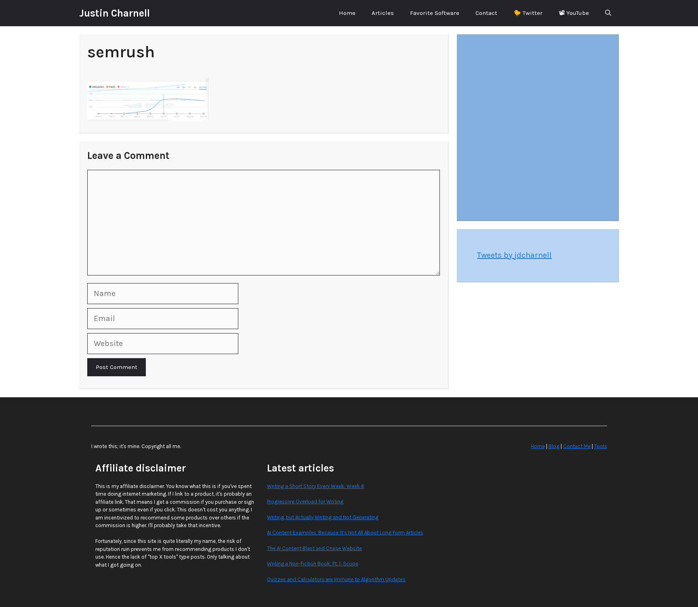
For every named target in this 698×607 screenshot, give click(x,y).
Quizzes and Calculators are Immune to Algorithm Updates (336, 579)
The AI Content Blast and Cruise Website (314, 548)
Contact (486, 13)
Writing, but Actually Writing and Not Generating (322, 517)
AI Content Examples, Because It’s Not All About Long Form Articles (345, 533)
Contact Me (577, 446)
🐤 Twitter (527, 13)
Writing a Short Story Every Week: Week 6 (315, 486)
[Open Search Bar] (608, 13)
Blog (554, 446)
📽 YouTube (574, 13)
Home (347, 13)
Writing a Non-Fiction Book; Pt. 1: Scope (312, 564)
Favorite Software (434, 13)
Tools (600, 446)
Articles (383, 13)
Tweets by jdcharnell (514, 255)
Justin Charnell (114, 13)
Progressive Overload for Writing (305, 502)
